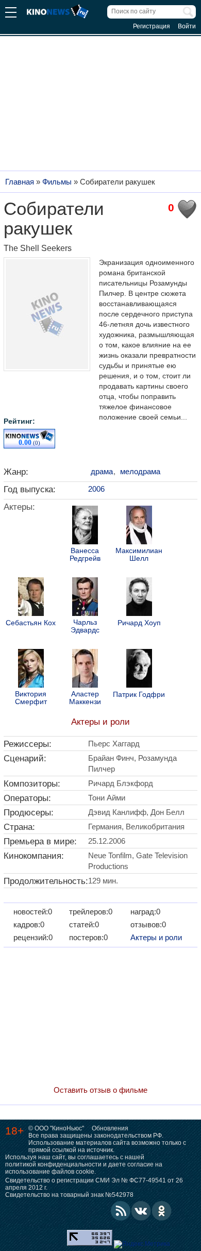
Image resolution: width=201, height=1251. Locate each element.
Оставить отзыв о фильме (100, 1090)
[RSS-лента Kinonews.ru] (120, 1211)
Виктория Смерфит (31, 698)
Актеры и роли (100, 722)
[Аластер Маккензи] (85, 669)
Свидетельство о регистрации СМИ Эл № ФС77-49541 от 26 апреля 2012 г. (94, 1184)
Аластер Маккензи (85, 698)
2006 (96, 489)
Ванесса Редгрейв (85, 554)
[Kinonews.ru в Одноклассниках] (162, 1211)
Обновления (110, 1128)
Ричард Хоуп (139, 623)
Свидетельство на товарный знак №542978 (69, 1194)
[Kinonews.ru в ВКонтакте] (141, 1211)
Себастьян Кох (31, 623)
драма (102, 471)
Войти (187, 26)
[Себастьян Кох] (31, 598)
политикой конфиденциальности (53, 1164)
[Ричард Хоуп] (139, 598)
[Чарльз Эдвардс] (85, 598)
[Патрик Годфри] (139, 669)
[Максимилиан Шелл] (139, 526)
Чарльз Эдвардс (85, 626)
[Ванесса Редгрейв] (85, 526)
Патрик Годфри (139, 694)
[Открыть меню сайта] (10, 13)
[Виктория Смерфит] (31, 669)
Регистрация (151, 26)
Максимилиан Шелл (138, 554)
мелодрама (140, 471)
